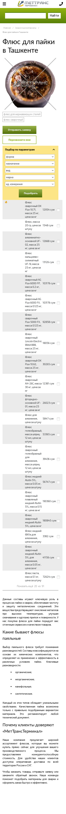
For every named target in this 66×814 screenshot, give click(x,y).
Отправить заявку (19, 129)
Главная (7, 28)
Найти (54, 15)
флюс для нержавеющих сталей (22, 114)
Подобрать (31, 193)
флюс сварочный (13, 119)
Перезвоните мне (19, 139)
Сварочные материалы (25, 28)
